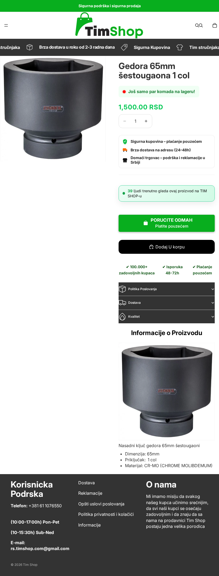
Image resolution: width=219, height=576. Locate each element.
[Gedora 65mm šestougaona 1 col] (167, 391)
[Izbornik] (6, 25)
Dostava (134, 303)
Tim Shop (30, 565)
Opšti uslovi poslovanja (101, 503)
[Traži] (197, 25)
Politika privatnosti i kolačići (106, 514)
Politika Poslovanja (142, 289)
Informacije (89, 524)
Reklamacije (90, 493)
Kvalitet (134, 316)
